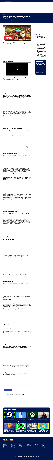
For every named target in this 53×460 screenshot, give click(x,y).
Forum (31, 1)
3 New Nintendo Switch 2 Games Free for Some (41, 48)
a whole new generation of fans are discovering (23, 43)
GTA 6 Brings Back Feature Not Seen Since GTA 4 (43, 419)
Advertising (20, 456)
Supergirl (12, 446)
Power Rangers (44, 448)
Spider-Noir (20, 446)
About (24, 456)
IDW (3, 449)
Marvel (4, 446)
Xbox (27, 447)
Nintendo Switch (9, 43)
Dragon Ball (36, 445)
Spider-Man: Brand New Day (14, 447)
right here (14, 374)
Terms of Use (41, 72)
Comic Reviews (5, 445)
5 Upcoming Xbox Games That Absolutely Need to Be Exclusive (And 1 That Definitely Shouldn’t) (32, 420)
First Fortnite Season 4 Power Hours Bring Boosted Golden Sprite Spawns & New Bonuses (41, 56)
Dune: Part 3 (12, 449)
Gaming (21, 1)
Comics (14, 1)
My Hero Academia (37, 449)
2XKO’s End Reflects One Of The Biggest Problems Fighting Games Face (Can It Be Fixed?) (32, 431)
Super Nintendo (7, 44)
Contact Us (15, 456)
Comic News (4, 444)
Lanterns (20, 449)
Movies (17, 1)
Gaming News (28, 444)
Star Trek (43, 447)
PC (27, 449)
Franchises (44, 443)
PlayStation (28, 448)
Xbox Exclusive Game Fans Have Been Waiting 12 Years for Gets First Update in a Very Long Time (21, 431)
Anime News (36, 444)
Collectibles (27, 1)
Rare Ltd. (13, 387)
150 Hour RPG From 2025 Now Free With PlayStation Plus (43, 431)
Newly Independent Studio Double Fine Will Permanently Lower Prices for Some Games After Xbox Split (9, 431)
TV (18, 1)
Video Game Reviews (29, 445)
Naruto (35, 448)
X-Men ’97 (20, 447)
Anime (24, 1)
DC (3, 447)
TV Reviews (20, 445)
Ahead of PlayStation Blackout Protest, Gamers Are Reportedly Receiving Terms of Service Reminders (21, 420)
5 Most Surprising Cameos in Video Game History (13, 394)
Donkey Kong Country (19, 42)
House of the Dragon (21, 448)
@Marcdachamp (9, 79)
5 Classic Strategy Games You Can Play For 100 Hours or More (41, 51)
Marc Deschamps (6, 20)
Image (4, 448)
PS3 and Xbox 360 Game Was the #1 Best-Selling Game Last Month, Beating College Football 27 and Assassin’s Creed (41, 44)
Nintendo (28, 446)
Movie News (12, 444)
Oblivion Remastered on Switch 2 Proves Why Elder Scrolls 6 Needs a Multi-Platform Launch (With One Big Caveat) (41, 38)
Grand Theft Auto (44, 449)
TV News (20, 444)
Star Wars (43, 446)
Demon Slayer (36, 446)
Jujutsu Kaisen (36, 447)
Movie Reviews (13, 445)
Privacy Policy (37, 456)
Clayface (12, 448)
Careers (27, 456)
